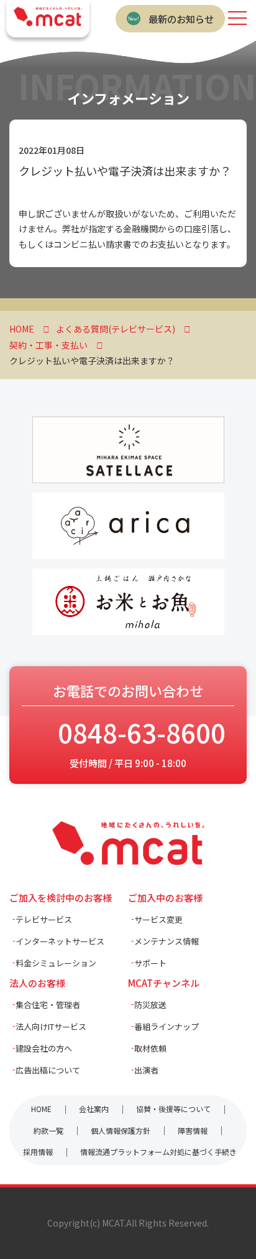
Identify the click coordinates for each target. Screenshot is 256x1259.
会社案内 (94, 1108)
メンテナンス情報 (166, 941)
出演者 (146, 1070)
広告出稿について (48, 1070)
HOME (41, 1108)
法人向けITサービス (51, 1026)
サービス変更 (158, 919)
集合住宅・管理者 (48, 1005)
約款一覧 (48, 1130)
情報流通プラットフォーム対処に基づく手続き (158, 1151)
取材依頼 (150, 1048)
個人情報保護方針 (120, 1130)
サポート (150, 963)
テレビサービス (44, 919)
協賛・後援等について (173, 1108)
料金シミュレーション (56, 963)
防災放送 (150, 1005)
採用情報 (38, 1151)
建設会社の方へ (44, 1048)
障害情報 (193, 1130)
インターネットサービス (60, 941)
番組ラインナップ (166, 1026)
